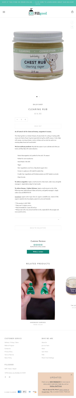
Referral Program (9, 345)
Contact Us (8, 348)
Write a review (38, 252)
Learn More (45, 352)
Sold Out (38, 126)
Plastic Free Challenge (48, 358)
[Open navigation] (4, 12)
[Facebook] (5, 377)
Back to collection (38, 228)
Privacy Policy (8, 352)
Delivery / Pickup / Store (11, 342)
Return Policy (8, 358)
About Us (44, 342)
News (43, 348)
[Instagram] (9, 377)
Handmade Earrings (38, 322)
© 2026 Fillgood (10, 392)
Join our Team (45, 345)
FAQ (43, 355)
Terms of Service (9, 355)
